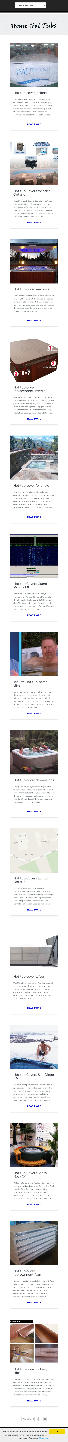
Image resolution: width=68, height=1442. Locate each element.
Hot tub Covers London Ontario (31, 880)
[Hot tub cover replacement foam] (34, 1264)
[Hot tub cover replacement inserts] (34, 381)
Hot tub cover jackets (30, 93)
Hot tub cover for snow (31, 485)
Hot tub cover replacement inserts (29, 389)
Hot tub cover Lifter (28, 976)
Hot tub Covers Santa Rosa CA (30, 1174)
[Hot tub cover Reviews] (34, 282)
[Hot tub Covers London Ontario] (34, 872)
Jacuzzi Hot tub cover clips (30, 683)
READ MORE (34, 124)
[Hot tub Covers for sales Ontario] (34, 184)
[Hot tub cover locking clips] (34, 1363)
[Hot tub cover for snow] (34, 479)
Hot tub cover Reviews (31, 289)
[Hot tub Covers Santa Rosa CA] (34, 1166)
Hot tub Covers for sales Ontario (31, 192)
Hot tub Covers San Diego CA (33, 1076)
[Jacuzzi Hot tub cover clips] (34, 675)
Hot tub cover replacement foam (27, 1272)
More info (44, 1438)
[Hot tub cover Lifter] (34, 970)
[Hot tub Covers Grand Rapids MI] (34, 577)
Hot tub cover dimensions (33, 780)
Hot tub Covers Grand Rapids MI (30, 585)
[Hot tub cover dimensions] (34, 773)
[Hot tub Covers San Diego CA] (34, 1068)
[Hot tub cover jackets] (34, 86)
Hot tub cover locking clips (30, 1371)
